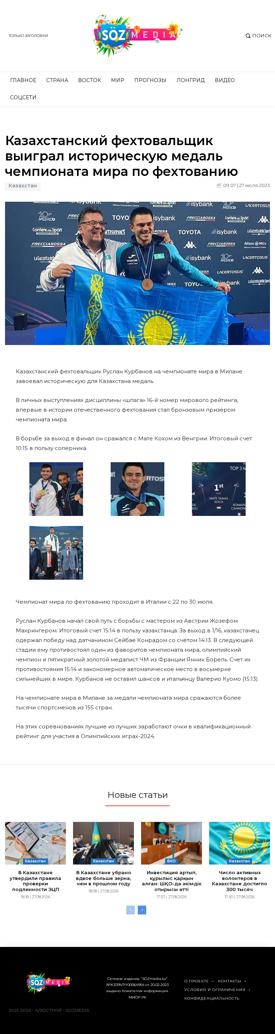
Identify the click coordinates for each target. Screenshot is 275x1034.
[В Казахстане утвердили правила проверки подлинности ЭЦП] (35, 843)
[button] (257, 36)
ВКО (171, 861)
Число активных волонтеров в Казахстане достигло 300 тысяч (239, 881)
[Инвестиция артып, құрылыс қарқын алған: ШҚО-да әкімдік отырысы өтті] (171, 843)
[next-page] (142, 910)
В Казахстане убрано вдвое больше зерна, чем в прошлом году (103, 878)
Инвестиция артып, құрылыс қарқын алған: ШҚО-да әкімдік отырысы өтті (172, 881)
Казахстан (23, 186)
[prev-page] (130, 910)
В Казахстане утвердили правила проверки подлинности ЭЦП (35, 881)
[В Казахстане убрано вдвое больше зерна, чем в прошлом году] (103, 843)
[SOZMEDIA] (137, 35)
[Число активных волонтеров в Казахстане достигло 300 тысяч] (239, 843)
